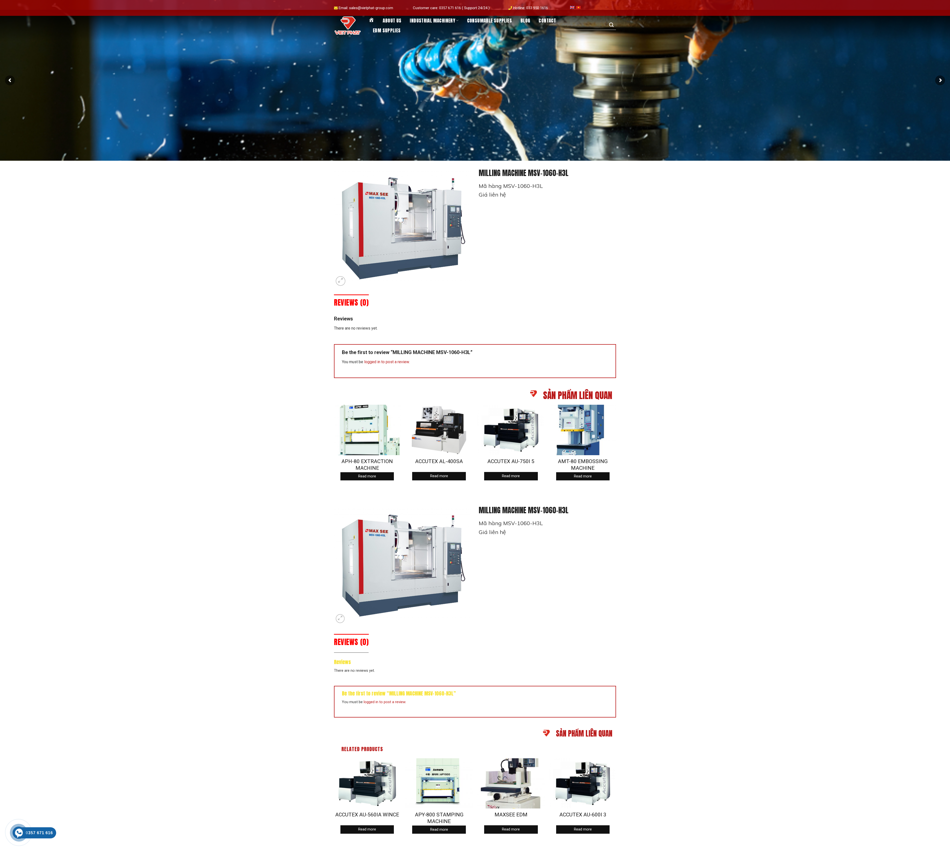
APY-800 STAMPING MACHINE (439, 818)
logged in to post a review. (387, 361)
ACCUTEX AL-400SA (439, 461)
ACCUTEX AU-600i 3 (582, 815)
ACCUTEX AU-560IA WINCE (367, 815)
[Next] (616, 447)
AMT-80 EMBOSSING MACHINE (583, 464)
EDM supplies (387, 30)
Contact (547, 20)
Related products (362, 749)
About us (392, 20)
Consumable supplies (489, 20)
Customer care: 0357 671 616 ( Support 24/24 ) (451, 8)
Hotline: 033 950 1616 (530, 8)
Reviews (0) (351, 302)
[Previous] (334, 447)
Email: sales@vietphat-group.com (366, 8)
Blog (525, 20)
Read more (367, 476)
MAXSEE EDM (511, 815)
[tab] (351, 302)
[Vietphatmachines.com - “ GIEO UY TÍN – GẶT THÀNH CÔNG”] (347, 25)
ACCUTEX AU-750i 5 (510, 461)
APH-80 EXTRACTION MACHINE (367, 464)
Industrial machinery (432, 20)
